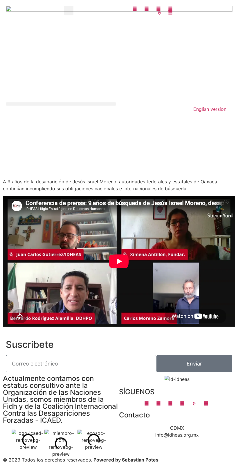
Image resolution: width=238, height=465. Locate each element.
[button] (68, 10)
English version (209, 109)
